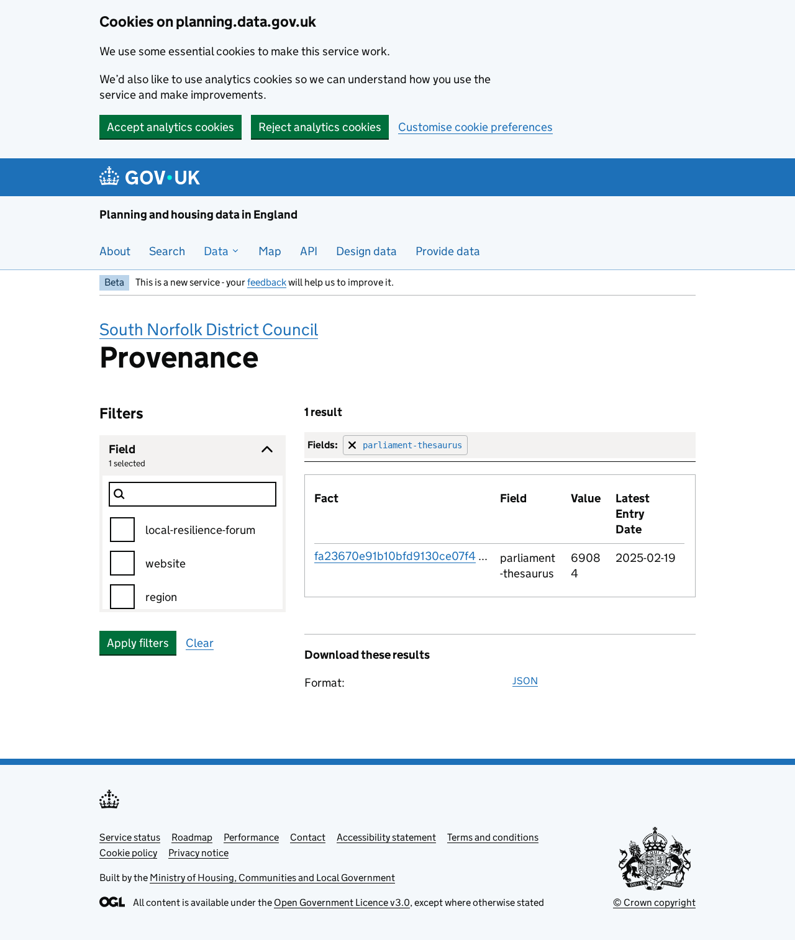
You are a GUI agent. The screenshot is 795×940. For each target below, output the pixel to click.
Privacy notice (198, 853)
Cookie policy (128, 853)
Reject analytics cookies (319, 127)
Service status (129, 837)
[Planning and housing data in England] (151, 177)
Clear (200, 643)
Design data (366, 251)
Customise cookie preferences (475, 127)
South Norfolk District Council (208, 329)
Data (217, 251)
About (114, 251)
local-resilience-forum (200, 530)
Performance (251, 837)
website (165, 563)
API (308, 251)
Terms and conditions (492, 837)
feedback (266, 282)
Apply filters (138, 643)
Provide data (448, 251)
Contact (307, 837)
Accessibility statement (386, 837)
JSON (525, 681)
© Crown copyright (654, 902)
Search (167, 251)
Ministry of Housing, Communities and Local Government (272, 878)
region (161, 597)
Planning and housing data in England (198, 214)
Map (269, 251)
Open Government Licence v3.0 (342, 902)
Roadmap (191, 837)
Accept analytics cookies (170, 127)
